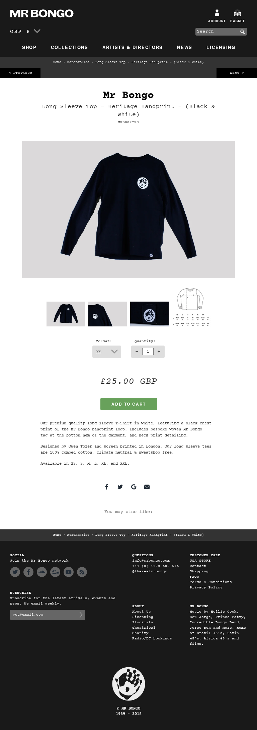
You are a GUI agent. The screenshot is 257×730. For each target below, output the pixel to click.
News (184, 47)
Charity (140, 633)
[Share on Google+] (133, 487)
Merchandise (78, 62)
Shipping (199, 571)
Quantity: (145, 341)
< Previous (20, 72)
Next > (237, 72)
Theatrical (144, 627)
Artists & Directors (132, 47)
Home (57, 62)
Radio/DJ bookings (152, 638)
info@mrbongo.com (151, 560)
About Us (141, 611)
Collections (69, 47)
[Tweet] (120, 487)
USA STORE (200, 560)
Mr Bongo (128, 95)
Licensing (220, 47)
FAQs (194, 576)
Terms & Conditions (211, 582)
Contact (198, 566)
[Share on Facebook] (107, 487)
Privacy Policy (206, 587)
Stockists (142, 622)
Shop (29, 47)
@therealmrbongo (149, 571)
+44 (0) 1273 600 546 (155, 566)
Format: (104, 341)
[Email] (147, 487)
